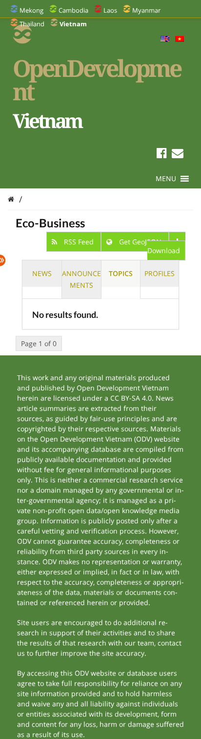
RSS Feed (79, 241)
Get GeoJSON (140, 241)
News (42, 273)
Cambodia (73, 10)
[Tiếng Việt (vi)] (179, 39)
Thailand (32, 23)
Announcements (81, 279)
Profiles (159, 273)
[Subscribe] (177, 154)
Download (163, 250)
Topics (121, 273)
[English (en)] (165, 39)
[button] (166, 178)
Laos (110, 10)
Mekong (31, 10)
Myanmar (146, 10)
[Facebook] (162, 154)
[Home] (11, 198)
